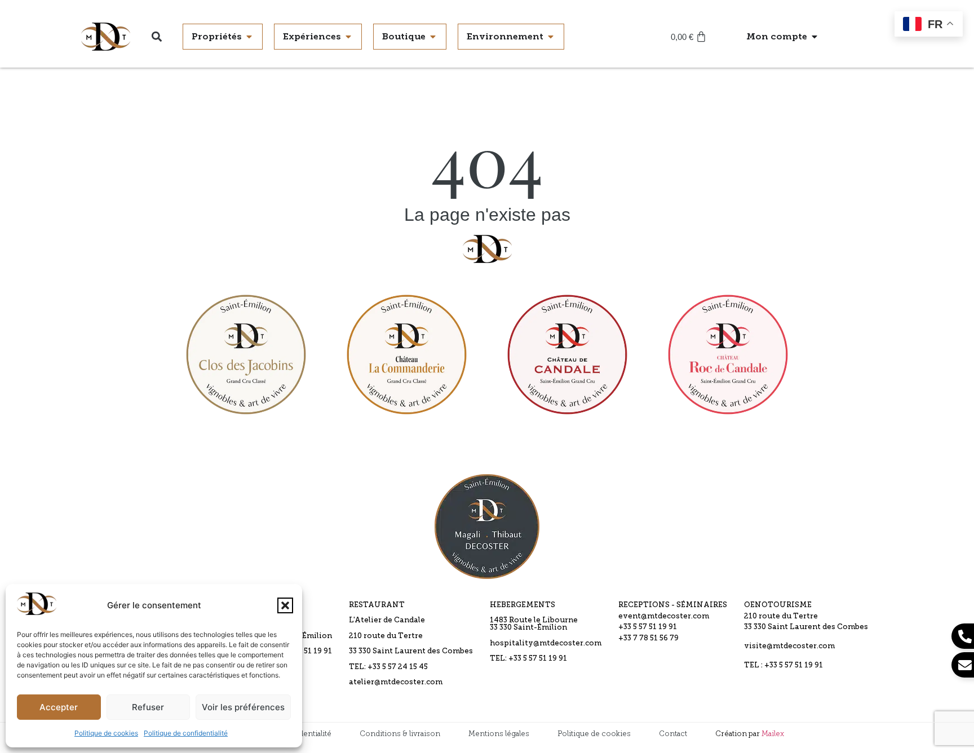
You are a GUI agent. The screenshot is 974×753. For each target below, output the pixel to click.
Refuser (148, 707)
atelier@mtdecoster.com (395, 682)
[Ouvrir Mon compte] (814, 36)
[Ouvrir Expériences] (348, 36)
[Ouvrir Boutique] (432, 36)
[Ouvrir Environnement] (550, 36)
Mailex (773, 733)
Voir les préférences (243, 707)
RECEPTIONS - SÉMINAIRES (672, 605)
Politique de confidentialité (186, 733)
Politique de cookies (106, 733)
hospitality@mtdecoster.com (545, 643)
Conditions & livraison (400, 733)
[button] (285, 605)
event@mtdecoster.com (663, 616)
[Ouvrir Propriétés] (249, 36)
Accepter (58, 707)
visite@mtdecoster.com (789, 646)
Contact (673, 733)
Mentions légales (498, 733)
